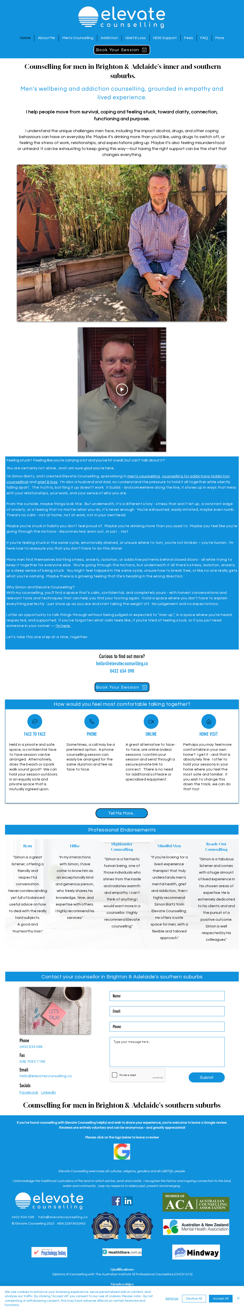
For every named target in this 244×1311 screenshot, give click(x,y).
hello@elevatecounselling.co (122, 663)
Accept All (221, 1298)
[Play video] (122, 389)
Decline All (194, 1298)
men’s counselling (143, 476)
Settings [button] (171, 1298)
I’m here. (63, 626)
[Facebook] (116, 1201)
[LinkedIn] (128, 1201)
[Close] (238, 1298)
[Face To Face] (34, 721)
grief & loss (47, 482)
